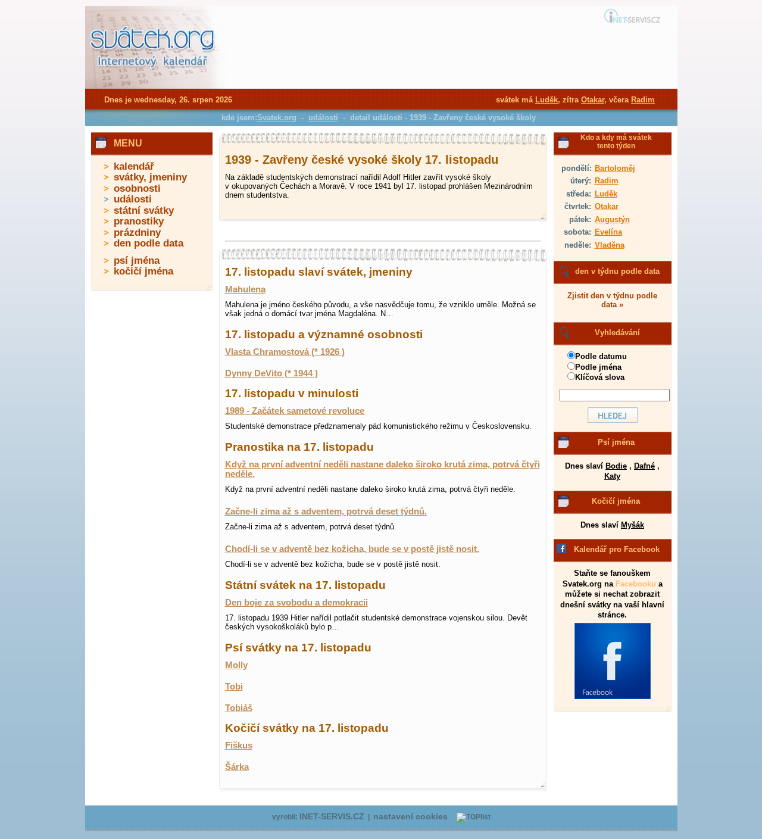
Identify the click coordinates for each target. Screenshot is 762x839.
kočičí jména (143, 271)
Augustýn (612, 219)
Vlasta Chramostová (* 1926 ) (285, 352)
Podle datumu (601, 356)
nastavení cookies (410, 816)
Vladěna (609, 245)
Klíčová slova (599, 377)
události (133, 199)
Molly (236, 665)
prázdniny (137, 232)
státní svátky (144, 210)
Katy (612, 476)
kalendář (134, 166)
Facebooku (636, 583)
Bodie (616, 465)
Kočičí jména (616, 501)
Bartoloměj (615, 168)
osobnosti (137, 188)
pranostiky (139, 221)
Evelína (608, 231)
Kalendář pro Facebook (617, 549)
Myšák (632, 524)
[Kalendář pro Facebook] (612, 696)
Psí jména (616, 442)
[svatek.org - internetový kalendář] (153, 86)
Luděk (606, 193)
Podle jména (598, 367)
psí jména (137, 260)
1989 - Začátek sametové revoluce (294, 411)
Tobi (234, 686)
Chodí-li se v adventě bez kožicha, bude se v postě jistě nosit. (352, 549)
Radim (607, 180)
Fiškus (238, 745)
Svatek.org (276, 117)
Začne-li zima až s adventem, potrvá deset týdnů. (326, 511)
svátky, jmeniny (150, 177)
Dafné (644, 465)
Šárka (237, 767)
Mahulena (245, 289)
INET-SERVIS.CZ (331, 816)
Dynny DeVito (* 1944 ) (271, 373)
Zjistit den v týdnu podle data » (612, 300)
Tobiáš (238, 708)
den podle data (148, 243)
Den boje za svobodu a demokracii (296, 602)
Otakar (607, 206)
